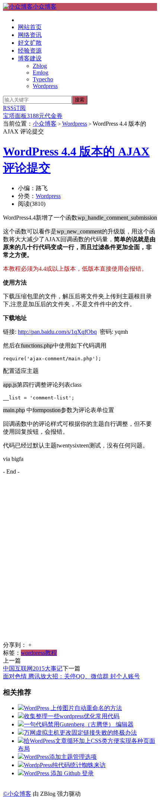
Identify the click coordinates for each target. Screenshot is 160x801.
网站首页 (30, 27)
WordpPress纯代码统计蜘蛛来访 (65, 765)
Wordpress (45, 86)
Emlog (40, 72)
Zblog (40, 66)
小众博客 (45, 6)
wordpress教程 (39, 653)
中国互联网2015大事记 (33, 668)
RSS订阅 (14, 108)
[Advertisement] (80, 561)
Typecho (43, 79)
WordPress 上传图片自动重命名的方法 (73, 708)
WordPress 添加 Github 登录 (59, 773)
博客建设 (30, 58)
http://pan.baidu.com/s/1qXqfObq (57, 332)
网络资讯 (30, 35)
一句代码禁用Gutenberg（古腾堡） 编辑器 (79, 724)
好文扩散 (30, 43)
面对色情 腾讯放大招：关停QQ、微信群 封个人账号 (71, 676)
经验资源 (30, 50)
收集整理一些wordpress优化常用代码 (71, 716)
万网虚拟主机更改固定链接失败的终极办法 (80, 732)
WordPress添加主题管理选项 (60, 757)
